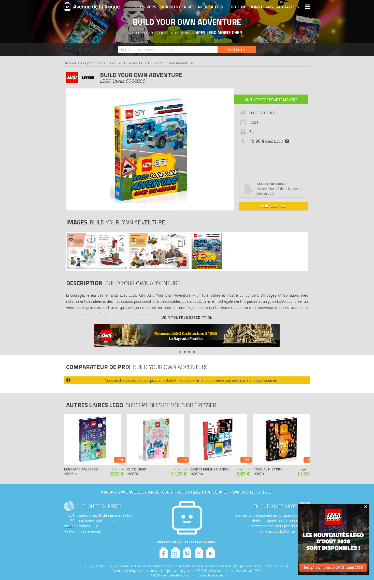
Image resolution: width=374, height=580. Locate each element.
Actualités (287, 7)
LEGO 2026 (236, 7)
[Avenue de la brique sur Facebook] (163, 551)
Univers (148, 7)
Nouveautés (210, 7)
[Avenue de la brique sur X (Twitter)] (198, 551)
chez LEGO (266, 141)
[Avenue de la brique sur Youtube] (210, 551)
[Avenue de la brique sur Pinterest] (187, 551)
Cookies (220, 492)
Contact (265, 492)
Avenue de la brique (92, 6)
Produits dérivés (177, 7)
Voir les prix (273, 206)
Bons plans (261, 7)
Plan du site (242, 492)
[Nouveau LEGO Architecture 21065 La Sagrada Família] (187, 336)
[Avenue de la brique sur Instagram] (175, 551)
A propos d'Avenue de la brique (130, 492)
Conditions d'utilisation (186, 492)
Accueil (70, 63)
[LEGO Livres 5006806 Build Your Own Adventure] (97, 267)
